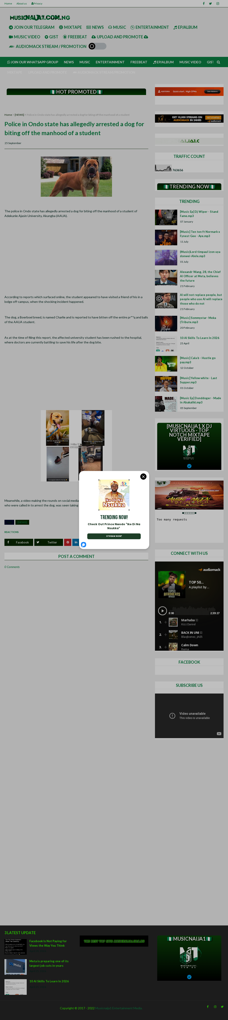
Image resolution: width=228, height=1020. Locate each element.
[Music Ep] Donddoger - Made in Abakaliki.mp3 (200, 400)
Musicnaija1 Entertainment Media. (118, 1008)
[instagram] (217, 3)
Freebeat (77, 36)
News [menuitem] (69, 62)
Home (8, 3)
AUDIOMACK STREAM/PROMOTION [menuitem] (106, 72)
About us (21, 3)
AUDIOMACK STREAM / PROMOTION (50, 46)
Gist (53, 36)
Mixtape (73, 27)
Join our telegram (34, 27)
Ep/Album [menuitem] (165, 62)
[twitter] (210, 3)
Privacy (38, 3)
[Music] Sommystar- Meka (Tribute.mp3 (198, 320)
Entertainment (152, 27)
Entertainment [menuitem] (110, 62)
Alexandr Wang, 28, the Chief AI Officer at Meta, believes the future (200, 276)
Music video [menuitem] (190, 62)
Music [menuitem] (84, 62)
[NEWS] (19, 114)
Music (119, 27)
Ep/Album (187, 27)
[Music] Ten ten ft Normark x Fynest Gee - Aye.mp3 (200, 234)
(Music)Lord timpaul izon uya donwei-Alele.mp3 (200, 254)
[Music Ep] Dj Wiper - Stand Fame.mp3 (199, 214)
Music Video (27, 36)
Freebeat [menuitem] (138, 62)
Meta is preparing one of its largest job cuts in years (49, 963)
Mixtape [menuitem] (14, 72)
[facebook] (204, 3)
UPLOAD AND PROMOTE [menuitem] (47, 72)
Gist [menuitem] (211, 62)
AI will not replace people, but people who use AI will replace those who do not (201, 299)
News (98, 27)
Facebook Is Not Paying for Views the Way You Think (48, 943)
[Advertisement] (76, 104)
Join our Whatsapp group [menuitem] (34, 62)
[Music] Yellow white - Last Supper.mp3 (198, 380)
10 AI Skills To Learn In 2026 (199, 338)
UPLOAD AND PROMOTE (120, 36)
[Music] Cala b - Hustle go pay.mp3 (198, 360)
